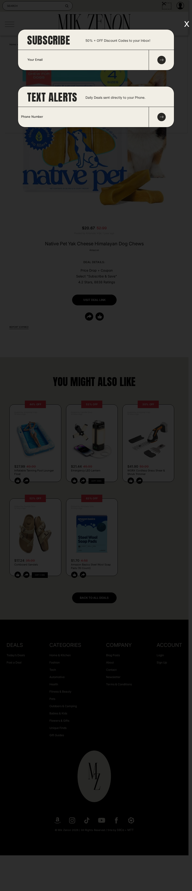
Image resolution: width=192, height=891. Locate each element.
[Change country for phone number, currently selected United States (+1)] (23, 117)
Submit (161, 117)
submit (161, 60)
